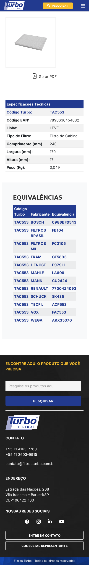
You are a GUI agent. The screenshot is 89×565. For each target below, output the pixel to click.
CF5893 (59, 257)
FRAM (36, 257)
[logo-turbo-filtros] (14, 5)
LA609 (58, 272)
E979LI (58, 265)
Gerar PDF (47, 76)
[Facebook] (27, 521)
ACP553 (59, 304)
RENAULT (39, 288)
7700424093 (64, 288)
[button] (83, 5)
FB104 (57, 230)
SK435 (58, 296)
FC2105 (59, 243)
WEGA (36, 320)
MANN (36, 280)
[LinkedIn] (50, 521)
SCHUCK (39, 296)
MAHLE (37, 272)
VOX (35, 312)
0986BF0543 (64, 222)
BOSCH (37, 222)
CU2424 (59, 280)
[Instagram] (39, 521)
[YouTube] (61, 521)
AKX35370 (62, 320)
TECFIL (37, 304)
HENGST (38, 265)
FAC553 (59, 312)
